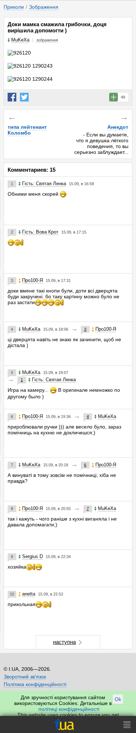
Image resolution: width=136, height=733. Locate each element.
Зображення (43, 7)
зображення (47, 40)
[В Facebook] (12, 97)
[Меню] (127, 724)
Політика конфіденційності (35, 684)
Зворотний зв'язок (25, 677)
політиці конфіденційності (68, 709)
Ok (118, 699)
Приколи (14, 7)
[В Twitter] (24, 97)
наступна (64, 642)
